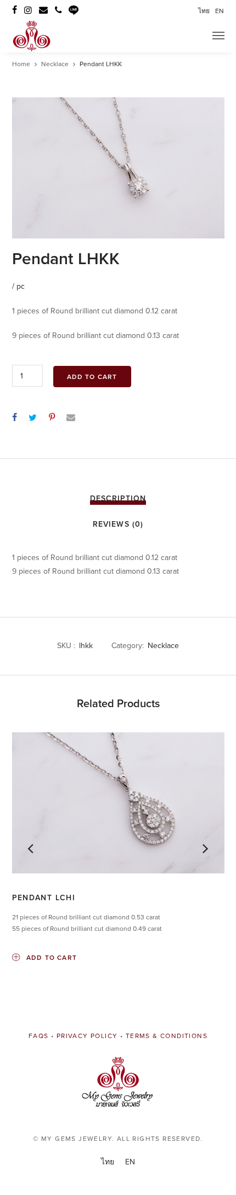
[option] (118, 167)
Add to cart (92, 377)
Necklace (55, 64)
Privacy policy (87, 1036)
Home (21, 64)
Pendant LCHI (44, 897)
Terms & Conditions (166, 1036)
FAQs (39, 1036)
